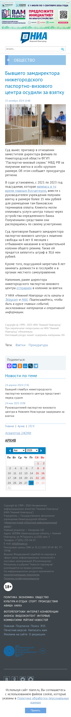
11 (14, 473)
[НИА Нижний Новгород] (33, 42)
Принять (35, 710)
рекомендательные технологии (21, 574)
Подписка (22, 626)
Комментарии (13, 620)
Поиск (35, 626)
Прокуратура (38, 345)
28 (31, 482)
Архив (21, 426)
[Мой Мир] (25, 366)
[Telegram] (36, 366)
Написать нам (37, 630)
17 (9, 477)
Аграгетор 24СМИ (18, 433)
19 (20, 477)
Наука (18, 605)
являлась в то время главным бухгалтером (30, 188)
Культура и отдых (15, 601)
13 (25, 473)
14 (31, 473)
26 (20, 482)
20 (25, 477)
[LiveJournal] (30, 366)
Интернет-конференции (42, 611)
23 (42, 477)
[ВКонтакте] (14, 366)
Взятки (20, 345)
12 (20, 473)
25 (14, 482)
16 (42, 473)
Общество (42, 597)
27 (25, 482)
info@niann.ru (19, 543)
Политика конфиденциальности (21, 578)
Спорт (33, 601)
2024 (31, 426)
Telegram (11, 299)
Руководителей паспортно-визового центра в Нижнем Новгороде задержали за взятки (34, 412)
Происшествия (48, 601)
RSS (43, 626)
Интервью (43, 615)
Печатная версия (15, 630)
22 (37, 477)
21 (31, 477)
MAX (24, 299)
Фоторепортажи (14, 611)
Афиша (8, 605)
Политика (10, 597)
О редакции (37, 634)
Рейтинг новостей (35, 620)
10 (9, 473)
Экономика (26, 597)
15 (37, 473)
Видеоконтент (26, 615)
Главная (9, 426)
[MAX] (9, 366)
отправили (24, 288)
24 (9, 482)
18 (14, 477)
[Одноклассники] (20, 366)
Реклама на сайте (15, 634)
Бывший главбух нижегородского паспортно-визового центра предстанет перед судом (33, 393)
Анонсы (9, 615)
